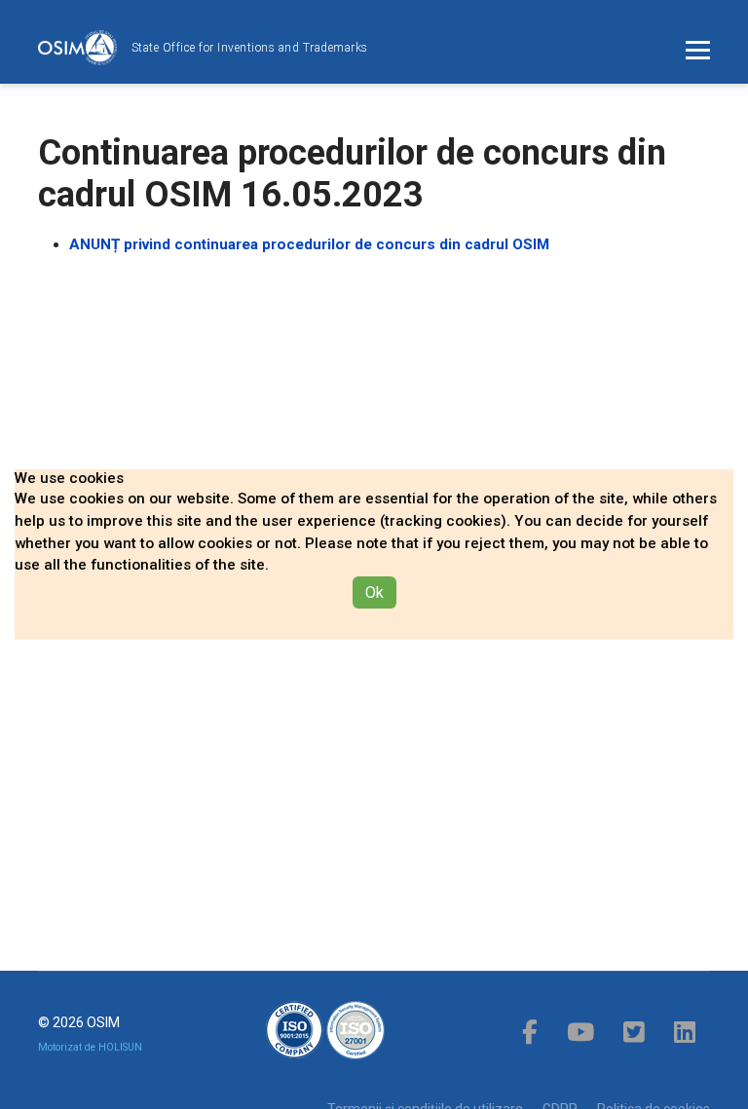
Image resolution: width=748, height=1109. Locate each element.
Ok (374, 592)
